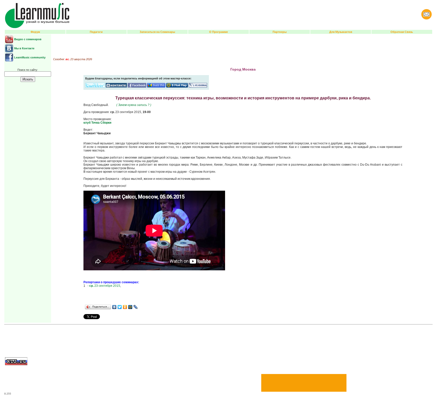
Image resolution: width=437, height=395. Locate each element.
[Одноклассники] (125, 307)
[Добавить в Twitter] (95, 86)
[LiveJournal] (135, 307)
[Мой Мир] (130, 307)
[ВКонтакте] (114, 307)
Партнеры (280, 31)
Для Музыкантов (340, 31)
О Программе (218, 31)
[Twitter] (119, 307)
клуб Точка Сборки (97, 122)
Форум (35, 31)
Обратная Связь (401, 31)
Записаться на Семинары (157, 31)
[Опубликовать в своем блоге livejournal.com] (198, 86)
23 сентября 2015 (104, 286)
